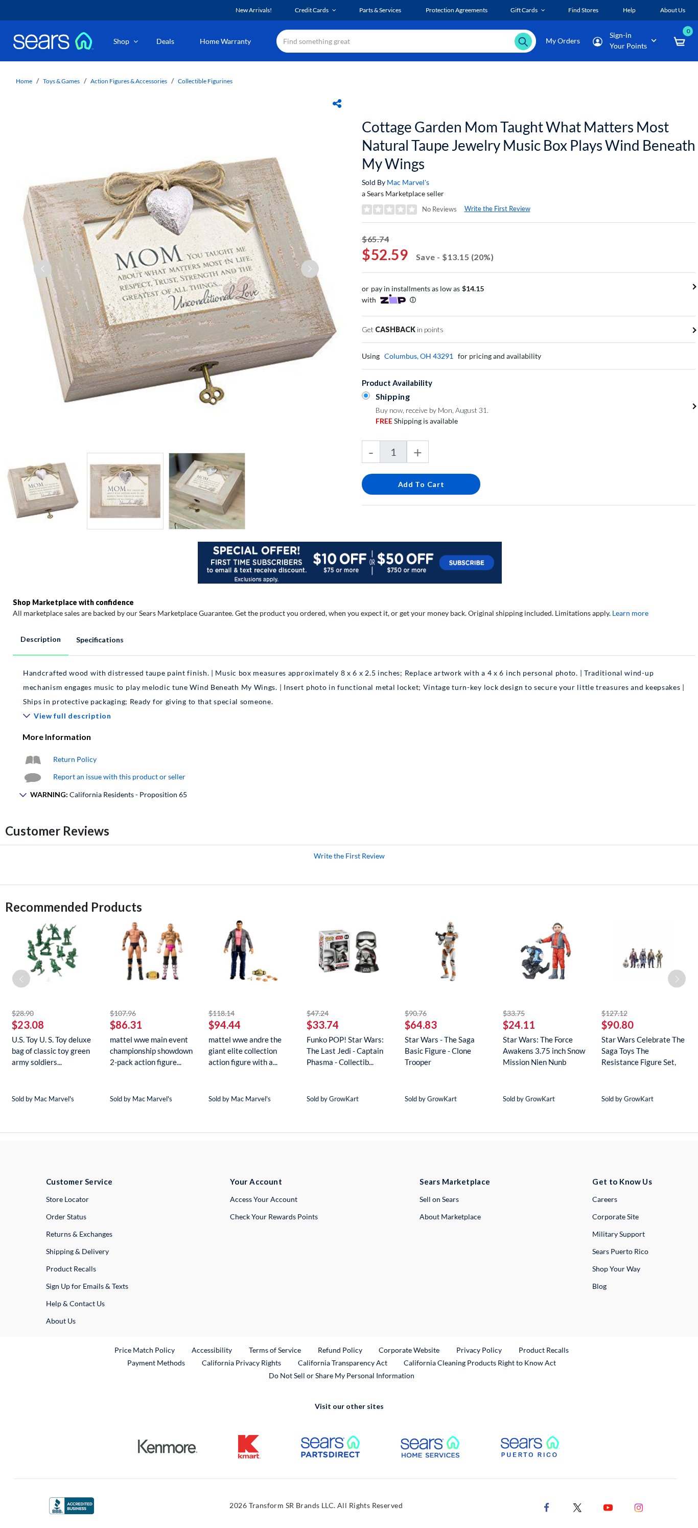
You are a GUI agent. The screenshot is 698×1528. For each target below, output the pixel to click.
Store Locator (67, 1199)
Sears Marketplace (455, 1181)
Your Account (256, 1181)
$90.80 (617, 1024)
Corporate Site (615, 1216)
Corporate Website (409, 1349)
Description (40, 639)
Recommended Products (73, 906)
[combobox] (406, 41)
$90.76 (416, 1013)
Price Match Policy (144, 1350)
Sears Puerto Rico (620, 1251)
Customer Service (79, 1181)
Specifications (100, 639)
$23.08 (28, 1024)
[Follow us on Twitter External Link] (577, 1506)
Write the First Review (497, 208)
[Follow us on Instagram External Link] (639, 1506)
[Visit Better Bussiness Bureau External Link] (71, 1504)
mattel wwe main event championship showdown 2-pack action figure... (151, 1051)
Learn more (630, 613)
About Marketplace (450, 1216)
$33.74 (323, 1024)
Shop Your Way (616, 1268)
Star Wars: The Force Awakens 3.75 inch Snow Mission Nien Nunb (544, 1051)
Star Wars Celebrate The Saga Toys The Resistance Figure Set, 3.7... (643, 1051)
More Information (56, 737)
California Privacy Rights (241, 1362)
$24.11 (519, 1024)
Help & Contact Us (75, 1303)
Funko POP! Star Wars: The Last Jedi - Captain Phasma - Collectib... (345, 1051)
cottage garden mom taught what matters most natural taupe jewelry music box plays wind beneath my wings (528, 145)
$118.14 (221, 1013)
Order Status (66, 1216)
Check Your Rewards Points (274, 1216)
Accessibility (212, 1350)
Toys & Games (61, 81)
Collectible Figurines (205, 81)
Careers (604, 1199)
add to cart (421, 484)
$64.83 (421, 1024)
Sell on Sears (439, 1199)
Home (24, 81)
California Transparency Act (342, 1362)
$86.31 (126, 1024)
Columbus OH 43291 (418, 356)
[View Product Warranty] (32, 759)
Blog (599, 1286)
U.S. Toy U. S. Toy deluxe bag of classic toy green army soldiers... (51, 1051)
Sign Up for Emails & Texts (87, 1286)
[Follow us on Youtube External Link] (608, 1506)
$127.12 (614, 1013)
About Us (61, 1320)
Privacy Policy (479, 1350)
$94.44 (224, 1024)
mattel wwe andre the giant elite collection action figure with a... (245, 1051)
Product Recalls (71, 1268)
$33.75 (514, 1013)
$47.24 (318, 1013)
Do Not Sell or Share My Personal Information (341, 1375)
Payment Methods (156, 1362)
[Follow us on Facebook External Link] (547, 1506)
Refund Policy (340, 1350)
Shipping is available (417, 420)
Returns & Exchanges (79, 1234)
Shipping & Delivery (77, 1251)
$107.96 (123, 1013)
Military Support (618, 1234)
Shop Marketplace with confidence (73, 602)
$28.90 (23, 1013)
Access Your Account (263, 1199)
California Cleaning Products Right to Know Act (480, 1362)
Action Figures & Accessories (128, 81)
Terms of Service (275, 1350)
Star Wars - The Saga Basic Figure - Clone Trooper (440, 1051)
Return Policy (75, 759)
